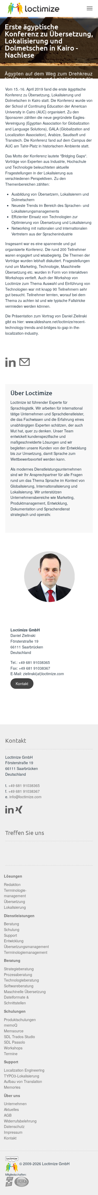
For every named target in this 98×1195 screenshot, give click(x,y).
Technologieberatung (21, 980)
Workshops (13, 1047)
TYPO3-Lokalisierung (21, 1075)
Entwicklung (14, 940)
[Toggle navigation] (89, 8)
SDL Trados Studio (19, 1036)
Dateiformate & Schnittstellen (16, 999)
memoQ (10, 1025)
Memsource (14, 1030)
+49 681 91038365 (34, 662)
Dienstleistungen (19, 915)
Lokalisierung (15, 907)
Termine (11, 1053)
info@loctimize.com (25, 796)
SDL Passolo (14, 1042)
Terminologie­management (15, 893)
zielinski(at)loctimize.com (43, 673)
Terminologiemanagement (25, 952)
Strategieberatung (19, 968)
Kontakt (22, 683)
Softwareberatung (18, 985)
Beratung (11, 923)
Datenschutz (14, 1126)
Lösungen (13, 876)
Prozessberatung (18, 974)
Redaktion (12, 884)
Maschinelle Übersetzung (25, 991)
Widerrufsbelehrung (20, 1121)
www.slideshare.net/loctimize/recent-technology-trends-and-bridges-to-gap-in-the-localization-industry (45, 327)
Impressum (13, 1132)
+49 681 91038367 (24, 791)
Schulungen (15, 1011)
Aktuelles (11, 1109)
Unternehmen (15, 1103)
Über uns (12, 1095)
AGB (7, 1115)
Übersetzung (14, 901)
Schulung (11, 929)
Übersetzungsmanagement (26, 946)
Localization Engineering (24, 1070)
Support (10, 935)
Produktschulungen (20, 1019)
